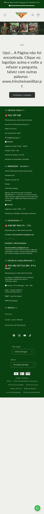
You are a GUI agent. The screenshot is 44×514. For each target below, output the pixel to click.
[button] (5, 15)
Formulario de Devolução (15, 325)
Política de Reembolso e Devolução (25, 381)
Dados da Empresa (30, 388)
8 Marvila (14, 300)
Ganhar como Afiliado (14, 320)
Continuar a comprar (22, 95)
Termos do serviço (32, 385)
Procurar (8, 314)
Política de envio (16, 388)
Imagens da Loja (13, 137)
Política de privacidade (15, 385)
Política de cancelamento (31, 392)
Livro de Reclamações (13, 392)
